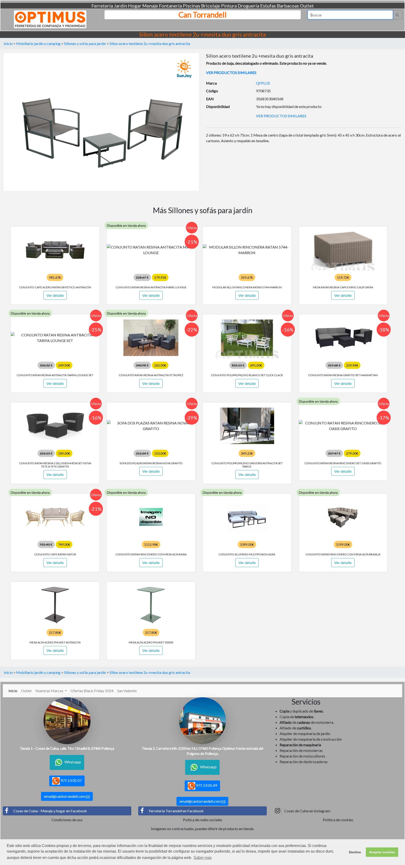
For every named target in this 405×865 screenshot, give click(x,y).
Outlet (307, 5)
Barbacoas (288, 5)
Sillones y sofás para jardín (85, 43)
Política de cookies (338, 819)
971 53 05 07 (71, 780)
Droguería (248, 5)
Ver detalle (55, 295)
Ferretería (102, 5)
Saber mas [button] (203, 858)
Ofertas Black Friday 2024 (92, 690)
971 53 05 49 (206, 785)
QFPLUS (263, 83)
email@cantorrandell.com (65, 796)
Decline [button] (355, 852)
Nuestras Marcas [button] (49, 690)
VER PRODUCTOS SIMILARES (231, 72)
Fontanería (170, 5)
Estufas (268, 5)
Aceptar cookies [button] (382, 852)
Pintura (229, 5)
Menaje (150, 5)
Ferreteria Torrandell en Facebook (176, 811)
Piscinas (191, 5)
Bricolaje (210, 5)
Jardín (120, 5)
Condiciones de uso (67, 819)
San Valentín (127, 690)
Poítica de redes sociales (202, 819)
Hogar (134, 5)
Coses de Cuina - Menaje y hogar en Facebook (50, 811)
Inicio (8, 43)
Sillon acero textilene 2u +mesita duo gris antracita (149, 43)
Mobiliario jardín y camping (38, 43)
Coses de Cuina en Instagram (307, 811)
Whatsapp (72, 762)
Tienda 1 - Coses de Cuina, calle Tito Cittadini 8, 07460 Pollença (67, 748)
